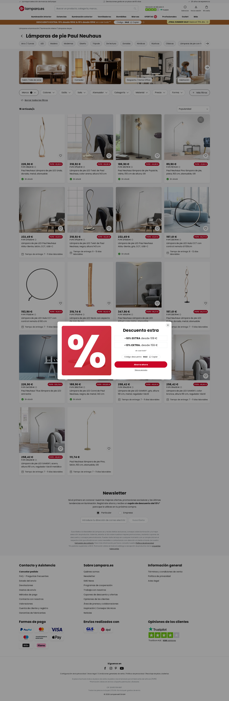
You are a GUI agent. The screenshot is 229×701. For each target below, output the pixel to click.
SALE (141, 357)
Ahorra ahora (141, 364)
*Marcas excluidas (141, 370)
